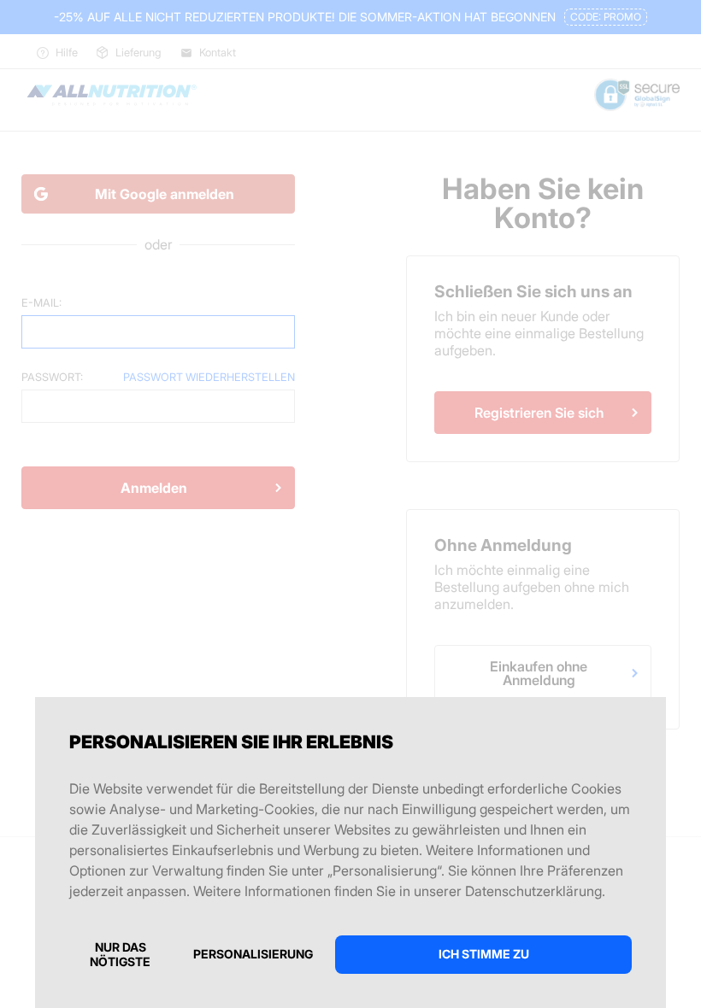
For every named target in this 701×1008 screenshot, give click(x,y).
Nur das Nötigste (120, 954)
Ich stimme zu (484, 953)
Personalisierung (253, 953)
